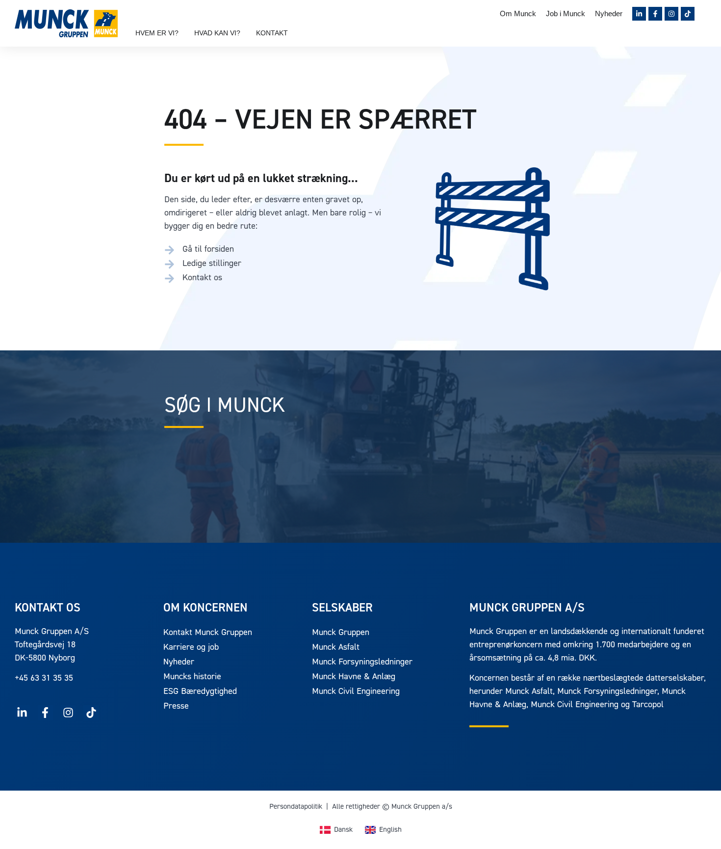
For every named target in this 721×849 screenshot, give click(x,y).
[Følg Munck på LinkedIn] (639, 14)
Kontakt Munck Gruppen (207, 633)
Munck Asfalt (336, 647)
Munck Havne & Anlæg (353, 677)
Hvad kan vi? (217, 33)
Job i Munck (565, 13)
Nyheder (608, 13)
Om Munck (518, 13)
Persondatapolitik (295, 807)
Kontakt (272, 33)
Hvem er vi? (157, 33)
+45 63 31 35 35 (44, 678)
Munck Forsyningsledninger (362, 662)
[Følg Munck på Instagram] (671, 14)
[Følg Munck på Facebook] (655, 14)
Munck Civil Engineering (356, 692)
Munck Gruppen (340, 633)
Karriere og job (191, 647)
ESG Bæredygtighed (200, 692)
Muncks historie (192, 677)
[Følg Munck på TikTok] (688, 14)
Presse (176, 706)
